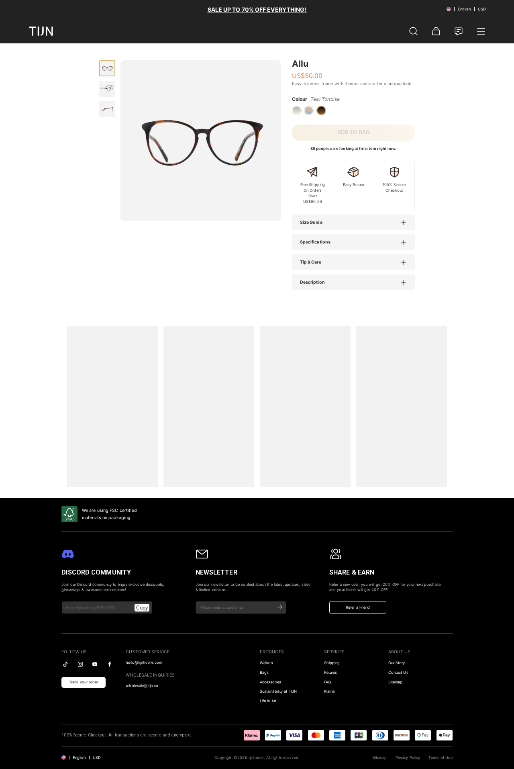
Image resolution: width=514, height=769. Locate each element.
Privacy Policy (408, 757)
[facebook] (109, 664)
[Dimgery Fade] (297, 110)
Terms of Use (440, 757)
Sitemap (395, 682)
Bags (264, 672)
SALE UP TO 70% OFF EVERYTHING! (257, 9)
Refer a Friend (358, 607)
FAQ (327, 682)
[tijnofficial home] (41, 31)
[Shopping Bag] (436, 31)
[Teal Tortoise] (321, 110)
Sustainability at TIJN (278, 691)
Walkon (266, 663)
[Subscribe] (280, 607)
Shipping (332, 663)
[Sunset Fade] (309, 110)
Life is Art (268, 701)
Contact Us (398, 672)
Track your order (83, 682)
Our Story (396, 663)
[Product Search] (413, 31)
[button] (357, 223)
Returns (330, 672)
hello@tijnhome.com (144, 662)
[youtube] (95, 664)
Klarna (329, 691)
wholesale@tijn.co (142, 685)
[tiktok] (65, 664)
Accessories (270, 682)
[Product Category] (481, 31)
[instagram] (80, 664)
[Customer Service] (458, 31)
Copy (142, 608)
